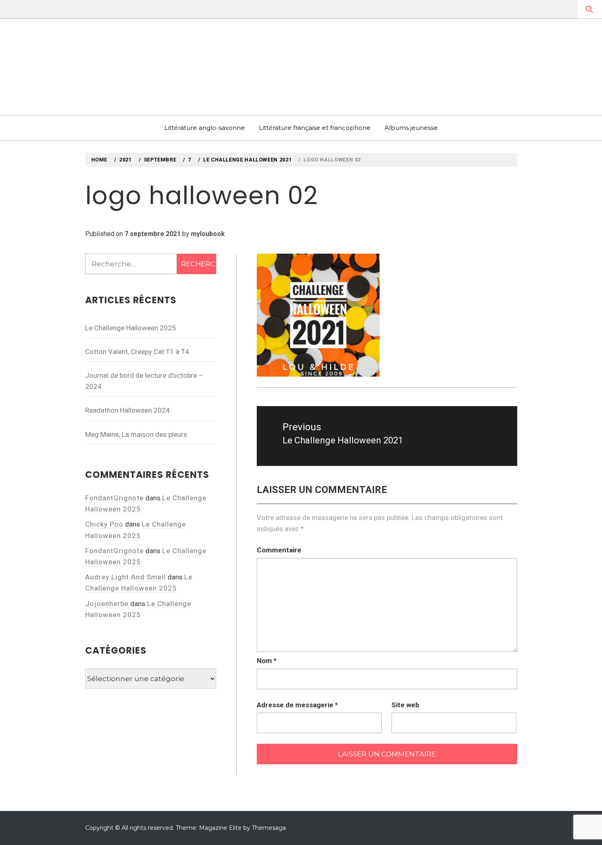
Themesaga (269, 827)
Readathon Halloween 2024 (127, 410)
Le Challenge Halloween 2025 (130, 328)
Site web (405, 705)
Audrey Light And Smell (125, 577)
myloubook (208, 234)
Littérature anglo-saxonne (204, 128)
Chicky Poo (104, 524)
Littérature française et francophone (315, 128)
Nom (266, 660)
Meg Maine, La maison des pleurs (136, 434)
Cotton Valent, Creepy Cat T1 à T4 (137, 352)
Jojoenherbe (107, 604)
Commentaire (279, 550)
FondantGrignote (114, 498)
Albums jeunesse (411, 128)
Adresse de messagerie (297, 705)
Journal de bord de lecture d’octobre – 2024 (144, 381)
